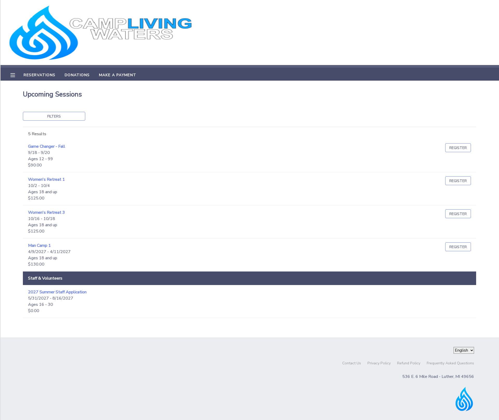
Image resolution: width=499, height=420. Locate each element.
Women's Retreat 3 (46, 212)
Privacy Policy (379, 363)
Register (458, 147)
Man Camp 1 (39, 245)
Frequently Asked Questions (450, 363)
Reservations (39, 74)
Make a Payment (117, 74)
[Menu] (16, 75)
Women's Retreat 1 (46, 179)
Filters (54, 116)
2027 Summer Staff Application (57, 292)
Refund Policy (408, 363)
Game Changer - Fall (46, 146)
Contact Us (351, 363)
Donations (77, 74)
